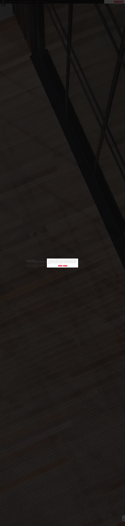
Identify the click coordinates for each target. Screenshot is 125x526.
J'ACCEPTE (60, 265)
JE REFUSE (65, 265)
